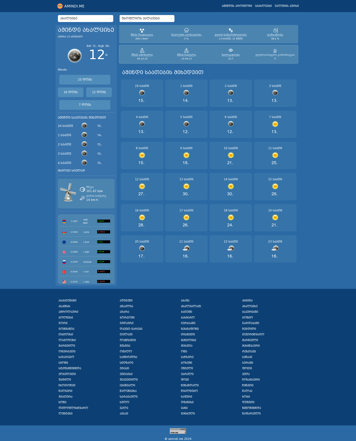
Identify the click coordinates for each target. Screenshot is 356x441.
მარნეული (250, 340)
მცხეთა (186, 345)
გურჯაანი (188, 323)
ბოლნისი (66, 317)
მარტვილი (67, 345)
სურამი (247, 362)
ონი (184, 351)
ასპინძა (64, 306)
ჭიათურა (65, 396)
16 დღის (71, 92)
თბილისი (66, 334)
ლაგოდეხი (67, 340)
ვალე (124, 408)
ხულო (124, 402)
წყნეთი (247, 385)
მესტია (125, 345)
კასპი (124, 413)
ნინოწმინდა (251, 408)
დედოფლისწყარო (73, 408)
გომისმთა (66, 329)
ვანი (184, 408)
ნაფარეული (251, 413)
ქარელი (187, 374)
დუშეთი (248, 402)
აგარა (124, 312)
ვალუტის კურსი (287, 6)
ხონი (62, 402)
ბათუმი (186, 312)
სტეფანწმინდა (70, 368)
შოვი (185, 379)
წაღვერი (65, 391)
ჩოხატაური (251, 379)
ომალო (126, 351)
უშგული (187, 368)
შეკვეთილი (129, 379)
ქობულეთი (67, 374)
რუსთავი (249, 351)
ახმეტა (247, 300)
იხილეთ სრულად (71, 170)
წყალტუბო (189, 391)
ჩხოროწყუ (67, 385)
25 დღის (85, 79)
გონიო (247, 317)
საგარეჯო (66, 357)
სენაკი (247, 357)
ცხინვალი (127, 385)
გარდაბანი (250, 323)
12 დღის (99, 92)
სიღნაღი (126, 362)
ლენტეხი (65, 413)
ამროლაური (68, 312)
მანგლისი (188, 340)
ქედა (246, 374)
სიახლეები (263, 6)
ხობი (246, 396)
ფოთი (247, 368)
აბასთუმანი (67, 300)
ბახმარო (188, 317)
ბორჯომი (127, 317)
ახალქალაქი (191, 306)
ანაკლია (126, 306)
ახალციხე (250, 306)
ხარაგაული (129, 396)
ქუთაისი (126, 374)
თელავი (126, 334)
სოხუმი (186, 362)
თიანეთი (188, 334)
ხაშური (186, 396)
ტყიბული (188, 413)
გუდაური (127, 323)
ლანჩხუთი (128, 340)
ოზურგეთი (67, 351)
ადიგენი (126, 300)
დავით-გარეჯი (131, 329)
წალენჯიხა (128, 391)
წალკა (247, 391)
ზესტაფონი (190, 329)
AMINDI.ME (74, 6)
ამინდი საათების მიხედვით (82, 117)
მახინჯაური (251, 345)
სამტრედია (128, 357)
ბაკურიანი (250, 312)
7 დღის (85, 105)
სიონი (63, 362)
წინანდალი (190, 385)
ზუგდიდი (249, 329)
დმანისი (187, 402)
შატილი (65, 379)
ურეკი (124, 368)
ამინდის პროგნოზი (237, 6)
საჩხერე (187, 357)
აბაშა (185, 300)
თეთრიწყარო (253, 334)
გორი (63, 323)
